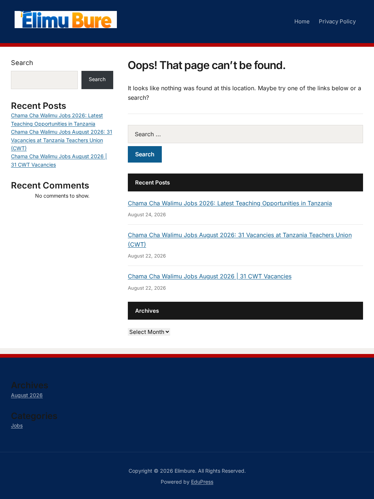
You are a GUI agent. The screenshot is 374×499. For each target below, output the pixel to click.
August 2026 (27, 395)
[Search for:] (245, 134)
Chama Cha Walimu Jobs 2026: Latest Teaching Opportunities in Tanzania (230, 203)
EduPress (202, 482)
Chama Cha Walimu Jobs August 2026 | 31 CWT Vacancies (209, 276)
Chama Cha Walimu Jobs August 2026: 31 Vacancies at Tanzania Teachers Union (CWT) (61, 140)
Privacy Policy (337, 21)
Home (302, 21)
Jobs (17, 425)
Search (22, 62)
